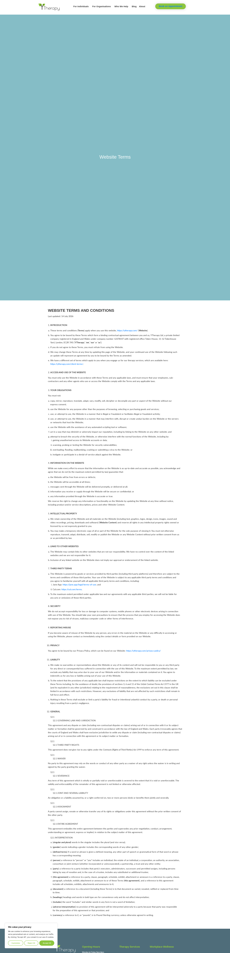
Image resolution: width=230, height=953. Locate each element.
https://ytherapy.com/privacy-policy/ (143, 651)
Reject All (31, 943)
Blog (134, 6)
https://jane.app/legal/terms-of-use (79, 585)
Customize (16, 943)
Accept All (47, 943)
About (142, 6)
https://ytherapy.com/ (127, 331)
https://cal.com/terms (71, 589)
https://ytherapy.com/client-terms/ (66, 364)
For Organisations (101, 6)
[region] (31, 935)
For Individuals (81, 6)
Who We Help (121, 6)
